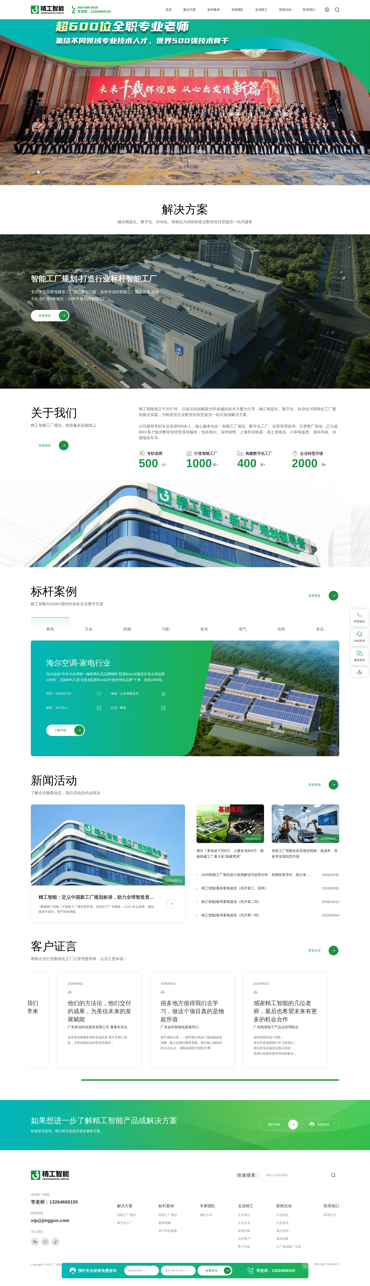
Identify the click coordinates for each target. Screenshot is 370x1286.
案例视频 (165, 1223)
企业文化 (244, 1223)
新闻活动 (285, 9)
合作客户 (244, 1238)
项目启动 (282, 1230)
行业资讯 (282, 1223)
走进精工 (261, 9)
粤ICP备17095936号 (326, 1264)
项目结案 (282, 1238)
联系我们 (309, 9)
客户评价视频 (168, 1230)
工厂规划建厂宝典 (288, 1246)
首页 (169, 9)
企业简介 (244, 1215)
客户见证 (244, 1246)
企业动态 (282, 1215)
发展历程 (244, 1230)
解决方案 (189, 9)
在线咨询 (323, 1124)
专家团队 (237, 9)
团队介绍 (206, 1215)
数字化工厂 (125, 1223)
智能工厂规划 (126, 1215)
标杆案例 (213, 9)
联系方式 (330, 1215)
